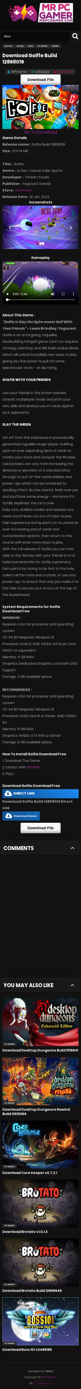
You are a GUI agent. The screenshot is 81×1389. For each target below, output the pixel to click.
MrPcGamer (43, 1383)
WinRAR (33, 767)
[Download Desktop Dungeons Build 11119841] (40, 1022)
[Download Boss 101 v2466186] (40, 1321)
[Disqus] (40, 916)
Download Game (25, 816)
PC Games (9, 1044)
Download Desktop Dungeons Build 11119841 (40, 1050)
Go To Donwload (40, 132)
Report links (65, 72)
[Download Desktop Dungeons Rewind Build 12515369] (40, 1081)
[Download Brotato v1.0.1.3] (40, 1203)
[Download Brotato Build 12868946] (40, 1262)
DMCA (49, 1371)
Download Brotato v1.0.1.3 (25, 1231)
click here (23, 190)
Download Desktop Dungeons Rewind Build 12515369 (36, 1111)
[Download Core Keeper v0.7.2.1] (40, 1144)
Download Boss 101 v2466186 (27, 1349)
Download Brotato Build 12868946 (32, 1290)
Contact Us (36, 1371)
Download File (40, 79)
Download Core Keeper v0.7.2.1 (29, 1172)
